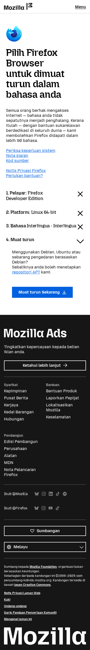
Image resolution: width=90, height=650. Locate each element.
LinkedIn (51, 494)
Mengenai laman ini (18, 619)
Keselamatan (58, 417)
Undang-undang (15, 606)
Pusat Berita (16, 398)
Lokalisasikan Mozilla (59, 407)
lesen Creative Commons (32, 585)
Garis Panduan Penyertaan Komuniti (30, 612)
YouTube (51, 508)
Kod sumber (17, 160)
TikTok (58, 494)
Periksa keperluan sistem (30, 150)
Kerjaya (11, 405)
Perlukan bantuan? (24, 175)
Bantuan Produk (61, 391)
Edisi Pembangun (21, 441)
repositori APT (26, 272)
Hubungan (14, 419)
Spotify (65, 494)
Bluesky (37, 494)
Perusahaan (15, 448)
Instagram (44, 494)
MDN (8, 462)
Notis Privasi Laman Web (22, 593)
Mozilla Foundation (43, 567)
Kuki (7, 599)
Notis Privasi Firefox (26, 170)
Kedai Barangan (19, 412)
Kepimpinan (15, 391)
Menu (80, 7)
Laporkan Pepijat (62, 398)
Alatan (10, 455)
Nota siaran (17, 155)
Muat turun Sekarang (39, 292)
